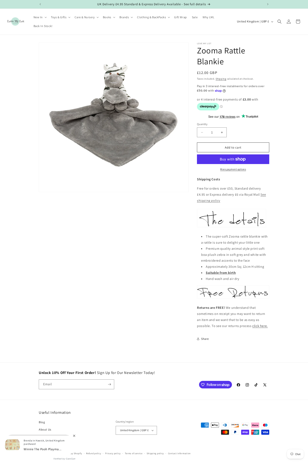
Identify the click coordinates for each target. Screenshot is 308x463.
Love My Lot (53, 453)
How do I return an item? (56, 444)
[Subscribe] (109, 384)
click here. (260, 326)
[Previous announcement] (40, 4)
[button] (40, 17)
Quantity (202, 124)
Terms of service (133, 453)
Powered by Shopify (71, 453)
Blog (42, 422)
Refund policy (93, 453)
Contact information (179, 453)
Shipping (221, 78)
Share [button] (205, 339)
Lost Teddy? (47, 437)
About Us (45, 429)
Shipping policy (155, 453)
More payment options (233, 169)
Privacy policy (113, 453)
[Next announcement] (267, 4)
